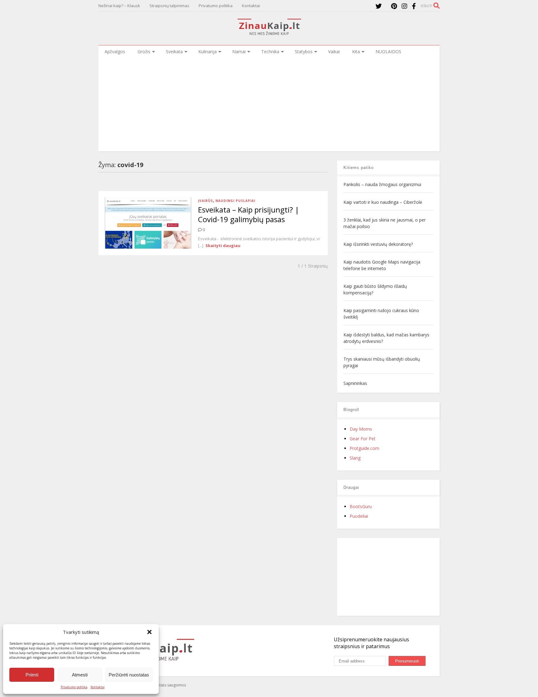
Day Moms (361, 429)
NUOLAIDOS (388, 51)
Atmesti (79, 674)
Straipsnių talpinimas (169, 5)
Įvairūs (205, 201)
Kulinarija (207, 51)
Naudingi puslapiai (235, 201)
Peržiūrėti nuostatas (129, 674)
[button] (149, 632)
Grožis (144, 51)
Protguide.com (364, 448)
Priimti (32, 674)
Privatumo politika (74, 687)
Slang (355, 458)
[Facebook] (414, 6)
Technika (270, 51)
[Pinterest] (394, 6)
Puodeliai (359, 516)
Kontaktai (98, 687)
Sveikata (174, 51)
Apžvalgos (115, 51)
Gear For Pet (362, 439)
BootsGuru (361, 506)
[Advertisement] (269, 104)
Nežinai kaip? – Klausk (119, 5)
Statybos (304, 51)
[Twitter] (378, 6)
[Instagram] (404, 6)
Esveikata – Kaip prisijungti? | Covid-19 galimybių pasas (248, 214)
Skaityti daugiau (222, 245)
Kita (356, 51)
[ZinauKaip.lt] (269, 33)
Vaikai (334, 51)
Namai (239, 51)
